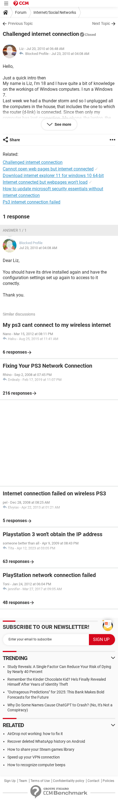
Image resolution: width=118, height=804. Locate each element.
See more (62, 124)
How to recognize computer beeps (36, 765)
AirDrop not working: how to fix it (35, 733)
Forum (20, 12)
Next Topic (101, 23)
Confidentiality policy (68, 781)
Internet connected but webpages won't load (45, 182)
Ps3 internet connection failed (31, 202)
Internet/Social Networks (54, 12)
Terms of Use (40, 781)
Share (15, 140)
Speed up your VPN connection (33, 757)
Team (23, 781)
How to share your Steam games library (40, 749)
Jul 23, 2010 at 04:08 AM (70, 54)
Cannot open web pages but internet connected (48, 169)
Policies (108, 781)
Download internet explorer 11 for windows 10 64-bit (53, 175)
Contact (93, 781)
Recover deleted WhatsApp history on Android (46, 741)
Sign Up (10, 781)
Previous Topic (20, 23)
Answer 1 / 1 (15, 230)
